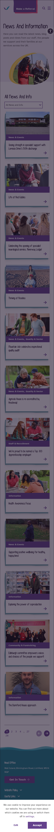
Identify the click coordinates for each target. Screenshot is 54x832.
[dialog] (27, 416)
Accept (37, 825)
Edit (16, 825)
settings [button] (30, 816)
